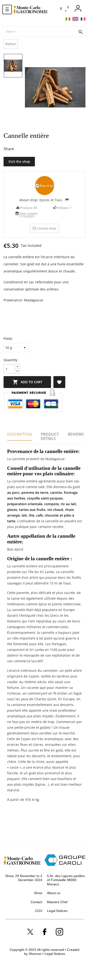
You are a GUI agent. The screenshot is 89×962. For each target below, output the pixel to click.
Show (38, 893)
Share (20, 149)
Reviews (76, 434)
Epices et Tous (50, 200)
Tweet (28, 149)
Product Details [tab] (50, 436)
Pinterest (35, 149)
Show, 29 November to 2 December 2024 (23, 878)
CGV (38, 911)
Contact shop (46, 228)
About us (53, 893)
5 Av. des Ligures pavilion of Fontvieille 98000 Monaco (66, 880)
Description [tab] (19, 434)
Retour (10, 44)
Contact (36, 902)
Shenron (35, 954)
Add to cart (27, 382)
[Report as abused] (67, 200)
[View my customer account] (78, 8)
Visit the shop (19, 161)
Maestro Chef (57, 902)
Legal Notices (57, 911)
